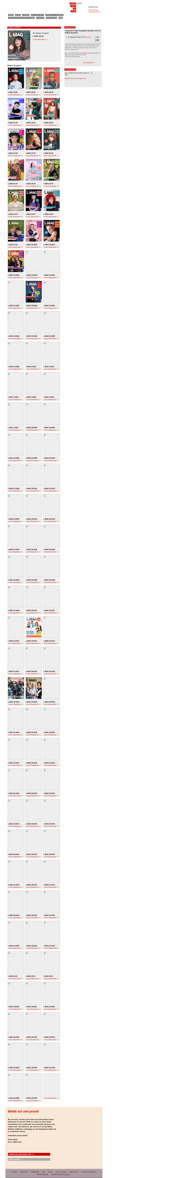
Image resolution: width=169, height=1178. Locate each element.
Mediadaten (51, 18)
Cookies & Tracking (88, 1172)
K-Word (26, 15)
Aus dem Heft (37, 15)
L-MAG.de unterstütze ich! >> (21, 1154)
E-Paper (73, 6)
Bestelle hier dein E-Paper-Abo (75, 78)
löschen (88, 37)
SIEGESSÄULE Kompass (60, 1174)
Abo (60, 18)
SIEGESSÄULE (42, 1174)
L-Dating (40, 18)
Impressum (24, 1172)
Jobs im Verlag (61, 1172)
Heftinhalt (73, 3)
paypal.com (86, 53)
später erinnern (14, 1159)
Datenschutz (73, 1172)
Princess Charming (54, 15)
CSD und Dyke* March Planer (21, 18)
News (17, 15)
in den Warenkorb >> (40, 39)
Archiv (50, 1172)
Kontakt (73, 11)
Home (10, 15)
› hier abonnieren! (94, 12)
